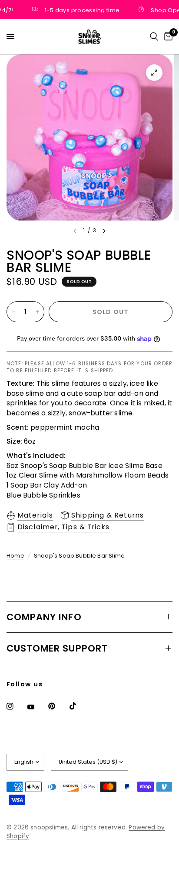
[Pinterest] (57, 705)
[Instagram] (16, 706)
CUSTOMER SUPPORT (57, 648)
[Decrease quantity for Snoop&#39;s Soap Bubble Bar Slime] (13, 312)
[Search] (154, 36)
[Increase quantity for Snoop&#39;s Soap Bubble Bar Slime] (37, 312)
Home (15, 555)
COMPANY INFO (44, 617)
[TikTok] (79, 705)
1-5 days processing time (79, 9)
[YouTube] (36, 707)
